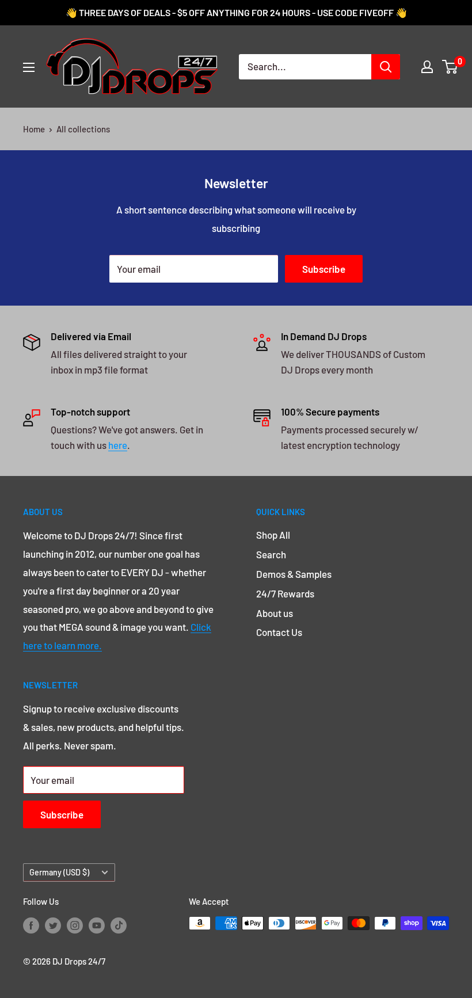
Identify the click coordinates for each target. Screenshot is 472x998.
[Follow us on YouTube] (97, 925)
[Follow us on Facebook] (31, 925)
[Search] (385, 66)
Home (34, 129)
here (117, 445)
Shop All (273, 534)
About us (274, 613)
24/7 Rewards (285, 593)
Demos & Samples (294, 574)
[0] (450, 67)
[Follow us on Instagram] (75, 925)
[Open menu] (29, 67)
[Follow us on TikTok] (119, 925)
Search (271, 554)
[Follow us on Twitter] (53, 925)
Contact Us (279, 632)
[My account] (427, 66)
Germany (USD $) (59, 872)
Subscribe (323, 269)
